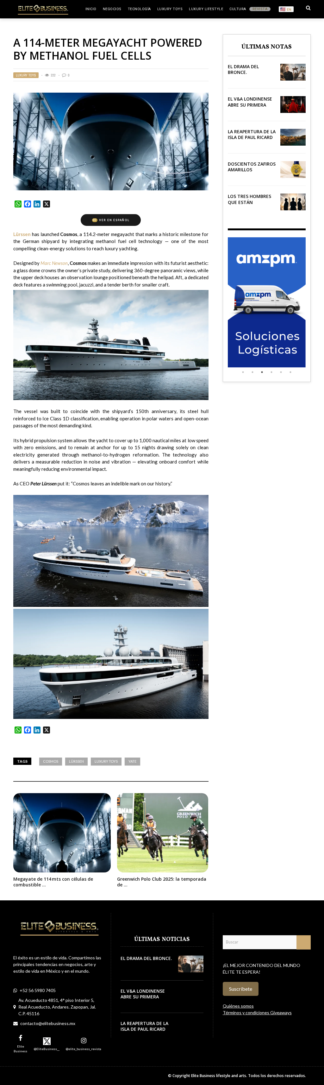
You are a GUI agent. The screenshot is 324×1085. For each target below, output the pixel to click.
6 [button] (290, 372)
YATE (132, 761)
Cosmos (50, 761)
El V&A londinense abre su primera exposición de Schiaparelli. (250, 107)
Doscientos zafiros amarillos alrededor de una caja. (252, 172)
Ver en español (111, 220)
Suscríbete (240, 989)
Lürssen (76, 761)
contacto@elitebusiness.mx (47, 1023)
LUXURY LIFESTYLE (206, 9)
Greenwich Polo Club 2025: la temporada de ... (161, 882)
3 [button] (262, 372)
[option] (267, 302)
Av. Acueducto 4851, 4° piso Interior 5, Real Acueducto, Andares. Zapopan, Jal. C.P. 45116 (57, 1006)
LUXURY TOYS (170, 9)
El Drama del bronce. (243, 69)
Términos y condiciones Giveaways (257, 1012)
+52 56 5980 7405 (38, 990)
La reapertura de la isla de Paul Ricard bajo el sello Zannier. (252, 140)
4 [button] (271, 372)
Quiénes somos (238, 1006)
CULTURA (237, 9)
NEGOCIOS (112, 9)
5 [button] (281, 372)
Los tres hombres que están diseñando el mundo (249, 205)
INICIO (91, 9)
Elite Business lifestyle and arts (218, 1075)
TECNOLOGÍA (139, 9)
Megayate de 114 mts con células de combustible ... (53, 882)
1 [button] (243, 372)
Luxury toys (106, 761)
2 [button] (252, 372)
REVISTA (260, 9)
